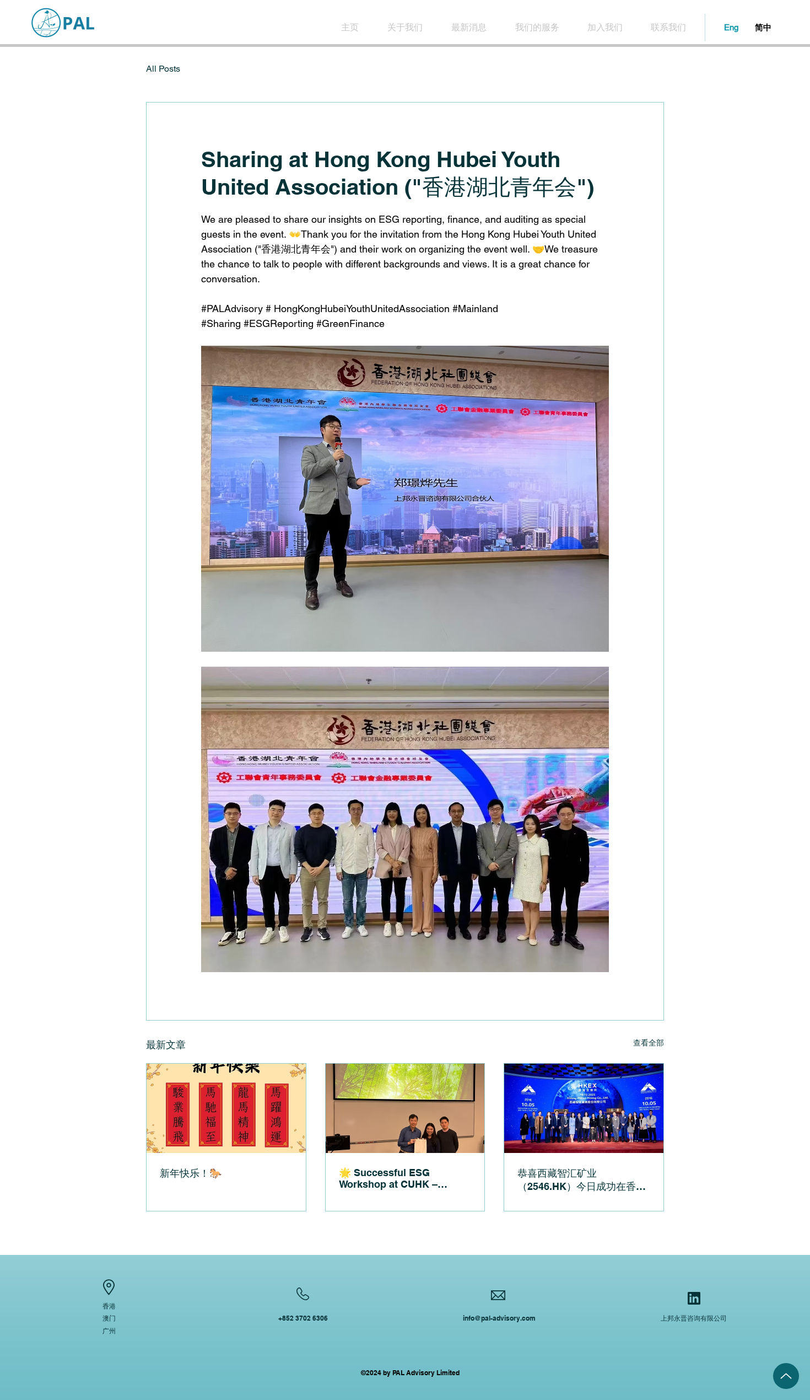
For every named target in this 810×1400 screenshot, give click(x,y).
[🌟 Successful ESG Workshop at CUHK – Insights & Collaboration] (405, 1108)
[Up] (786, 1376)
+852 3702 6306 (303, 1318)
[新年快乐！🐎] (226, 1108)
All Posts (163, 68)
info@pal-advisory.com (499, 1318)
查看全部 (648, 1042)
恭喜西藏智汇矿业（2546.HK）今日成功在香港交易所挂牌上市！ (581, 1180)
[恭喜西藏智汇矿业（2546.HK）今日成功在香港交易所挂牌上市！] (583, 1108)
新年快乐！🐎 (191, 1173)
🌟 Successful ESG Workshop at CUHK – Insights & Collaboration (396, 1178)
